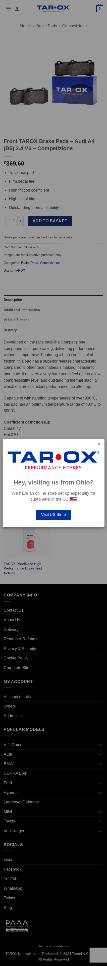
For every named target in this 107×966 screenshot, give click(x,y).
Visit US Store (53, 514)
